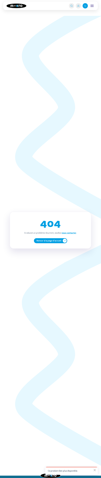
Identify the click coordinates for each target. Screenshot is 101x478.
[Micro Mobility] (16, 5)
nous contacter (69, 232)
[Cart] (85, 5)
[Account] (78, 5)
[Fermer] (94, 470)
